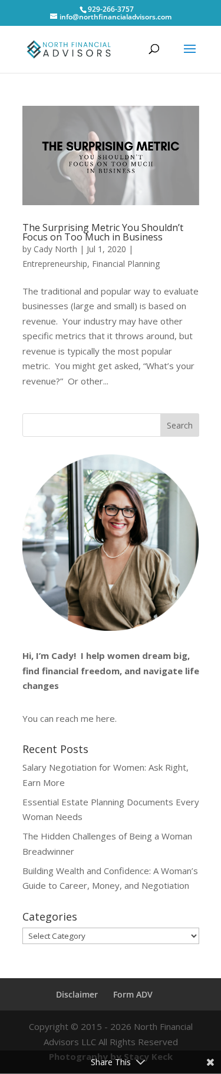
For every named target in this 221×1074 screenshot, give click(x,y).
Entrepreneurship (54, 263)
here (105, 718)
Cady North (55, 249)
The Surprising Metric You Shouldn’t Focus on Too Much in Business (102, 232)
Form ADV (133, 994)
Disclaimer (77, 994)
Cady (62, 655)
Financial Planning (126, 263)
